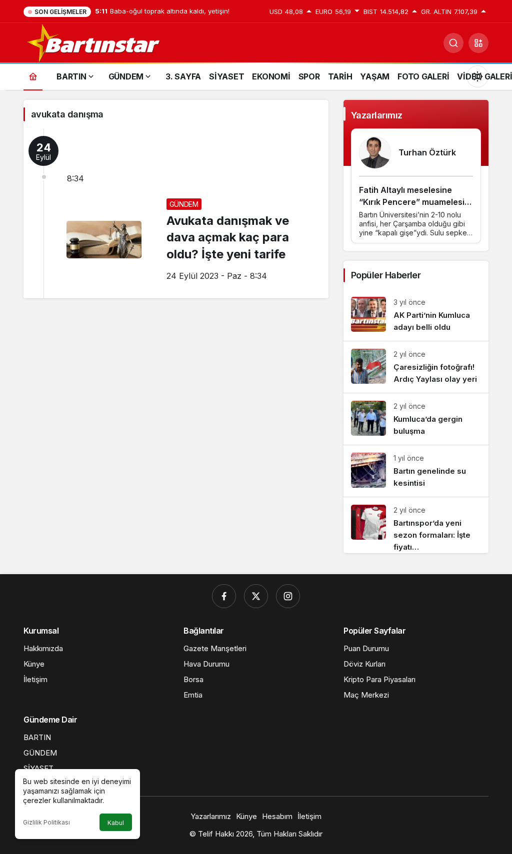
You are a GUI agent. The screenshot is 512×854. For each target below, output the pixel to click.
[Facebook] (224, 596)
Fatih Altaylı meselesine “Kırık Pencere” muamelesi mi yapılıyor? (411, 202)
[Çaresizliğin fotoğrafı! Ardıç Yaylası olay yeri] (416, 367)
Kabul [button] (116, 823)
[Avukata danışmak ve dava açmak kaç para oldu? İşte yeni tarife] (176, 213)
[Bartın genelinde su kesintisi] (416, 471)
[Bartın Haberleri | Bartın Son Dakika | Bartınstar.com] (94, 42)
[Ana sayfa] (33, 76)
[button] (478, 43)
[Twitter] (256, 596)
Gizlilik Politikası (46, 822)
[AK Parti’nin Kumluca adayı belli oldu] (416, 315)
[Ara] (454, 43)
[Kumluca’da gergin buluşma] (416, 419)
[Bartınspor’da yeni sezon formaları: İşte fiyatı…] (416, 525)
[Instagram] (288, 596)
